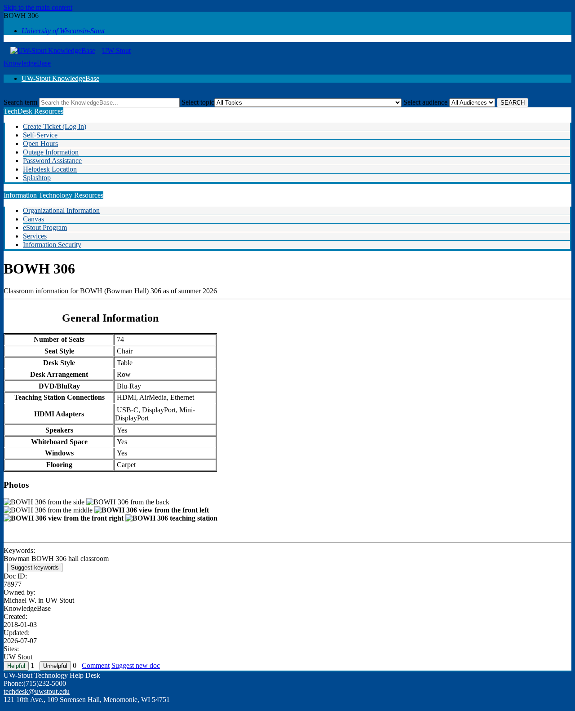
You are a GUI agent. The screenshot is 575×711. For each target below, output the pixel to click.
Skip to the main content (38, 7)
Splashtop (37, 177)
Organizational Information (61, 210)
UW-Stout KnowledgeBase (60, 78)
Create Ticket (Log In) (54, 126)
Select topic (197, 102)
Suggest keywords (35, 567)
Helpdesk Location (50, 169)
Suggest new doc (135, 665)
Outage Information (51, 152)
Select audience (425, 102)
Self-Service (40, 135)
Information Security (52, 244)
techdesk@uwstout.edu (37, 691)
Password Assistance (52, 160)
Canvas (33, 219)
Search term (20, 102)
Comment (96, 665)
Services (35, 236)
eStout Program (45, 227)
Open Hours (40, 143)
